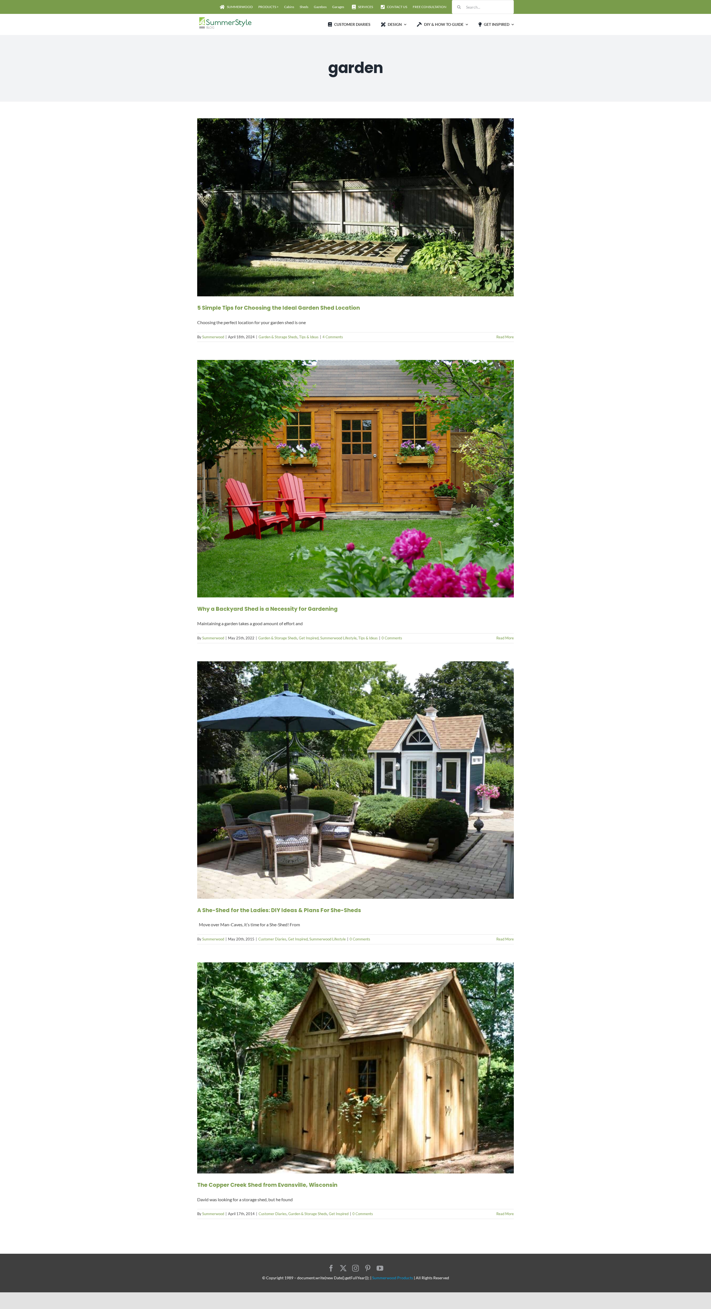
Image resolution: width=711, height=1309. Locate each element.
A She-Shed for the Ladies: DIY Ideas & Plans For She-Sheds (279, 910)
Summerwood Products (392, 1277)
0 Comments (392, 638)
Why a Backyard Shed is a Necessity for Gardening (267, 609)
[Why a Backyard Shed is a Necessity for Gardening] (355, 478)
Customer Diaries (272, 939)
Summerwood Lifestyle (338, 638)
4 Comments (332, 337)
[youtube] (380, 1268)
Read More (505, 337)
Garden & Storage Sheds (278, 337)
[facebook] (331, 1268)
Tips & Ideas (309, 337)
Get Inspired (309, 638)
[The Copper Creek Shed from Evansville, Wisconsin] (355, 1067)
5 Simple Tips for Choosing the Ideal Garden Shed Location (278, 308)
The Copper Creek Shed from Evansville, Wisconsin (267, 1185)
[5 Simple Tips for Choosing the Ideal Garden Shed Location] (355, 207)
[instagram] (355, 1268)
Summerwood (213, 337)
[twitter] (343, 1268)
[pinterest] (367, 1268)
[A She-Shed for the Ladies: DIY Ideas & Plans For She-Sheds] (355, 780)
